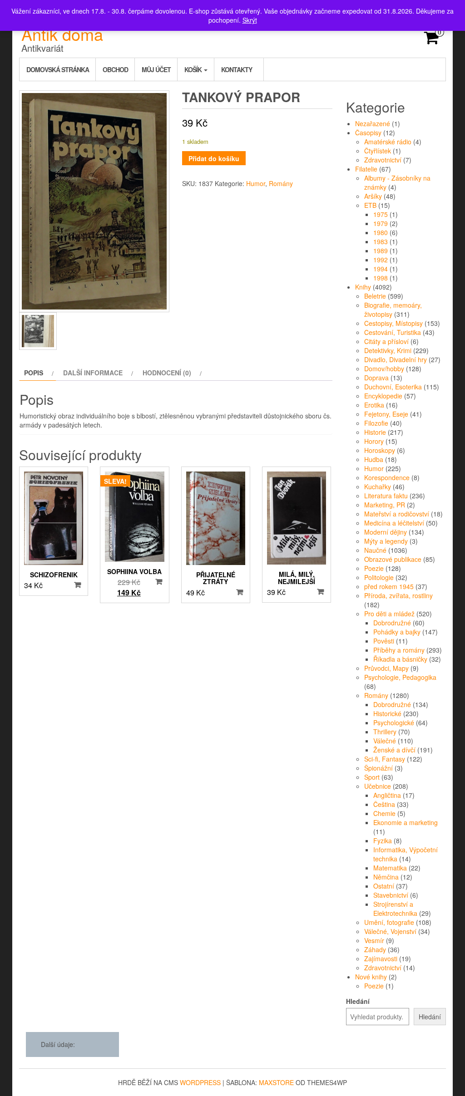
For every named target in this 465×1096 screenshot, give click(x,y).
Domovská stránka (57, 69)
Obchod (115, 69)
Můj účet (156, 69)
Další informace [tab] (93, 372)
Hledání (358, 1001)
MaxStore (276, 1082)
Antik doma (62, 33)
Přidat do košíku (213, 158)
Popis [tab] (33, 372)
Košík (193, 69)
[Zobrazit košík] (431, 40)
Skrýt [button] (249, 20)
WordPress (200, 1082)
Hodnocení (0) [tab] (167, 372)
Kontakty (236, 69)
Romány (281, 183)
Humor (255, 183)
